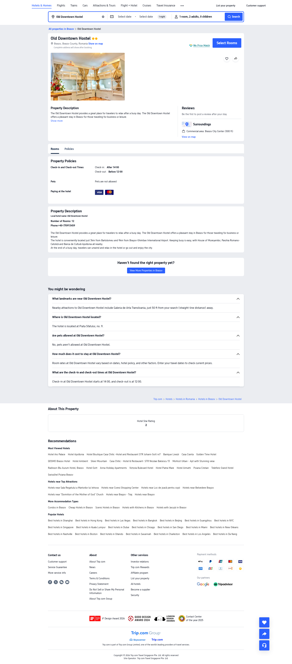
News (92, 567)
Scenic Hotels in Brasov (107, 507)
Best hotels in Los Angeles (196, 534)
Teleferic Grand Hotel (222, 468)
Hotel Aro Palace (56, 454)
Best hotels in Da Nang (225, 534)
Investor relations (140, 561)
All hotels (135, 584)
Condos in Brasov (57, 507)
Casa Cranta (188, 454)
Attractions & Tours (104, 5)
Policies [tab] (69, 149)
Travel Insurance (165, 5)
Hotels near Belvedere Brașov (198, 487)
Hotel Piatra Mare (165, 468)
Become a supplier (140, 589)
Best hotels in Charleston (167, 534)
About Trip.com (97, 561)
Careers (93, 572)
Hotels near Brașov (145, 494)
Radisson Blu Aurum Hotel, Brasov (66, 468)
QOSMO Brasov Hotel (59, 461)
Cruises (147, 5)
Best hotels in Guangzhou (198, 520)
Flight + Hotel (129, 5)
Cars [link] (85, 5)
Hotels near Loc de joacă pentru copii (160, 487)
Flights (61, 5)
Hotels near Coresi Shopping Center (120, 487)
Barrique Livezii (171, 454)
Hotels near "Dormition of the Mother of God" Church (75, 494)
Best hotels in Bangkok (145, 520)
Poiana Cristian (201, 468)
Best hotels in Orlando (111, 534)
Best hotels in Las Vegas (117, 520)
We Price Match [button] (201, 45)
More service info (57, 572)
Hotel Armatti (184, 468)
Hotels (169, 399)
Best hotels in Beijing (171, 520)
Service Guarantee (57, 567)
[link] (225, 5)
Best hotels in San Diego (170, 527)
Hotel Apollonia (76, 454)
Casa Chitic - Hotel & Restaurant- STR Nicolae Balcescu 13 (140, 461)
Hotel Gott (91, 468)
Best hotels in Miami (196, 527)
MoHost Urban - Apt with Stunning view (194, 461)
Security (135, 595)
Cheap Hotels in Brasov (81, 507)
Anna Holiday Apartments (113, 468)
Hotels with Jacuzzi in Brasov (171, 507)
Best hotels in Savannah (138, 534)
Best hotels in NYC (224, 520)
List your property (140, 578)
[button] (182, 5)
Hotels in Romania (185, 399)
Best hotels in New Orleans (224, 527)
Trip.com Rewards (140, 567)
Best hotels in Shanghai (60, 520)
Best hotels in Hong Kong (88, 520)
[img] (88, 76)
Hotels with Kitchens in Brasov (138, 507)
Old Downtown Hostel (71, 38)
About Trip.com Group (100, 598)
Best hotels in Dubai (118, 527)
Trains (73, 5)
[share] (264, 634)
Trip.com (157, 399)
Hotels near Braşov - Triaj (119, 494)
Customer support (57, 561)
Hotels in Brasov (206, 399)
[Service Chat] (264, 645)
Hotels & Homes (42, 5)
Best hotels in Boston (86, 534)
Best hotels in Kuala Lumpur (90, 527)
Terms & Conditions (99, 578)
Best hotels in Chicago (143, 527)
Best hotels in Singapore (61, 527)
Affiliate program (139, 572)
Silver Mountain (99, 461)
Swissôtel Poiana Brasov (60, 474)
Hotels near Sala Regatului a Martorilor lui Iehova (73, 487)
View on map (189, 137)
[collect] (264, 622)
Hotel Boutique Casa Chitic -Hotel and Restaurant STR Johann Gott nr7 (124, 454)
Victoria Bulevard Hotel (141, 468)
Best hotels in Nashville (60, 534)
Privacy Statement (98, 584)
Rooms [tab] (55, 149)
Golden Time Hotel (206, 454)
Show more (57, 120)
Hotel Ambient (80, 461)
